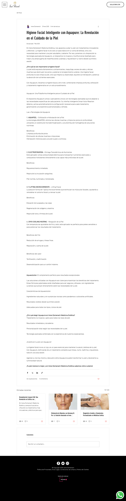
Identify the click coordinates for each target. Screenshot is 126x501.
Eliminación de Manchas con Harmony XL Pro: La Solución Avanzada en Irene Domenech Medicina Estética (62, 414)
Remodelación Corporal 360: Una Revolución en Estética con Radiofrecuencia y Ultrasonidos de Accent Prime (31, 398)
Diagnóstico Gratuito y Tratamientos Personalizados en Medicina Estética (93, 414)
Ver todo (106, 390)
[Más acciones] (98, 26)
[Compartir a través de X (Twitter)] (32, 373)
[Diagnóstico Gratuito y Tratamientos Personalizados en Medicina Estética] (95, 402)
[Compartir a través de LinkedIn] (37, 373)
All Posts (19, 13)
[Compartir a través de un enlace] (42, 373)
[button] (4, 4)
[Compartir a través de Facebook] (27, 373)
